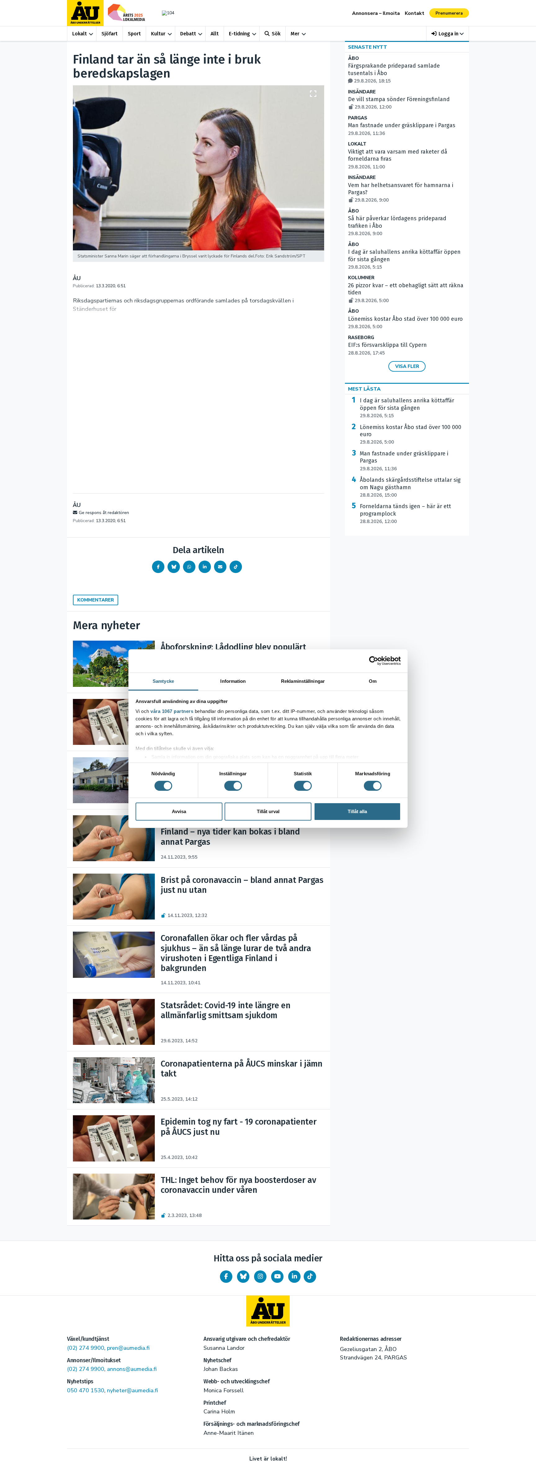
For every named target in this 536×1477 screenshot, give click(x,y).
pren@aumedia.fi (128, 1348)
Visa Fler (407, 366)
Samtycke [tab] (163, 680)
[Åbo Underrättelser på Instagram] (260, 1276)
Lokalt (79, 34)
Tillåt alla (357, 811)
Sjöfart (109, 34)
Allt (215, 34)
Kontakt (414, 13)
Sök (276, 34)
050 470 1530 (85, 1390)
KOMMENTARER (95, 600)
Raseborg (361, 338)
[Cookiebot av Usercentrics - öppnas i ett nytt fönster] (373, 660)
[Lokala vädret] (165, 13)
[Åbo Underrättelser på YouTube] (277, 1276)
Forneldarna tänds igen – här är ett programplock (405, 514)
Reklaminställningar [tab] (303, 680)
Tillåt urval (268, 811)
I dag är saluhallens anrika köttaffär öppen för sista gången (407, 408)
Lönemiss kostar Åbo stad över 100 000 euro (410, 434)
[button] (448, 33)
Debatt (188, 34)
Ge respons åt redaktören (104, 513)
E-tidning (239, 34)
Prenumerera (449, 13)
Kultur (158, 34)
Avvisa (179, 811)
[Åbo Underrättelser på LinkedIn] (294, 1276)
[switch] (233, 786)
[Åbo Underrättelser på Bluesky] (243, 1276)
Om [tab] (373, 680)
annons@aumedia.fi (132, 1369)
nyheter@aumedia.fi (132, 1390)
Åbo (353, 58)
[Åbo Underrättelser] (268, 1311)
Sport (134, 34)
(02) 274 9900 (85, 1348)
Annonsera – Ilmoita (376, 13)
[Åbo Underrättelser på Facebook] (226, 1276)
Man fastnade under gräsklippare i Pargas (404, 461)
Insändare (362, 92)
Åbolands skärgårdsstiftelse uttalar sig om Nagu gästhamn (410, 487)
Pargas (357, 118)
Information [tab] (233, 680)
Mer (295, 34)
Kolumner (361, 278)
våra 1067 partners (171, 711)
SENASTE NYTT (367, 47)
